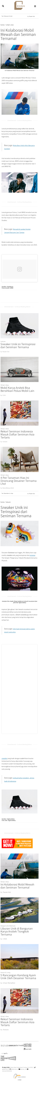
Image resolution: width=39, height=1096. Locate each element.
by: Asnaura (4, 441)
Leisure (3, 341)
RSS (31, 1067)
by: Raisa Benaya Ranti (7, 488)
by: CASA (3, 395)
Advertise (19, 1067)
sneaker (4, 758)
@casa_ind (23, 1069)
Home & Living (5, 972)
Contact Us (26, 1067)
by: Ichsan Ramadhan (8, 983)
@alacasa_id (15, 1069)
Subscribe (13, 1067)
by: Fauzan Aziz (31, 16)
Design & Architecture (8, 926)
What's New (5, 385)
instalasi (32, 555)
